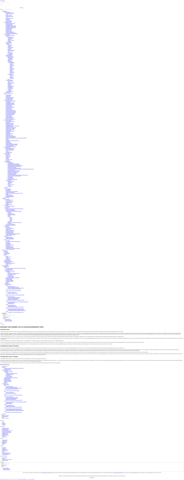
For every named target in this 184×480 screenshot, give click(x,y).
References (9, 223)
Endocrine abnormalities (9, 281)
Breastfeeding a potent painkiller (11, 25)
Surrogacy (5, 254)
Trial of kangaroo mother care (10, 224)
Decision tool (10, 52)
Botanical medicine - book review (11, 181)
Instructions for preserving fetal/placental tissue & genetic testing (16, 268)
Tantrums (7, 203)
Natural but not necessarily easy (13, 172)
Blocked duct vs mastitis (9, 124)
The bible (7, 158)
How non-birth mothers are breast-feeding (14, 166)
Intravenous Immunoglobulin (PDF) (13, 287)
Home (3, 414)
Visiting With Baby (9, 235)
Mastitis (7, 138)
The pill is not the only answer (10, 234)
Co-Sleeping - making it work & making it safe (13, 241)
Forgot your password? (8, 320)
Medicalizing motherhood (10, 238)
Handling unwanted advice (10, 230)
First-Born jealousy (9, 202)
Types (9, 272)
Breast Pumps (10, 83)
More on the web (8, 284)
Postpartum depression (9, 232)
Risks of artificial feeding (10, 114)
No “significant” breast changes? (10, 54)
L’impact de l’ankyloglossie (10, 192)
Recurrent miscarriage (5, 265)
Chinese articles (10, 176)
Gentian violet (8, 134)
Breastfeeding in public (9, 126)
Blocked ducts (8, 122)
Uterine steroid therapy (11, 296)
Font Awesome (24, 479)
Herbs (9, 79)
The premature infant (9, 99)
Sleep (5, 239)
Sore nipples (8, 141)
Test (4, 255)
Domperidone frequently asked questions (10, 59)
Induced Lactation (7, 34)
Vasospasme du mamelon (10, 196)
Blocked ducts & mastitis (10, 123)
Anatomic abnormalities (9, 280)
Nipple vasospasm (9, 143)
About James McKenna (9, 247)
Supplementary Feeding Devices (10, 87)
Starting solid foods (9, 116)
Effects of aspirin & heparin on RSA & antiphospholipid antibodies (18, 301)
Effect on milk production (12, 73)
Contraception (10, 74)
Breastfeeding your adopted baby (11, 37)
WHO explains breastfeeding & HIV (11, 144)
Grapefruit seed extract (9, 135)
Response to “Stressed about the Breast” (14, 170)
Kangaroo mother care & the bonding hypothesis (10, 98)
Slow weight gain (8, 115)
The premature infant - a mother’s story (9, 92)
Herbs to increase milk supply (10, 137)
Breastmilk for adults (9, 28)
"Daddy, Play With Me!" (10, 228)
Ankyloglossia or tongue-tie (10, 102)
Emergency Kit (8, 229)
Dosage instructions (11, 70)
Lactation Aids (10, 88)
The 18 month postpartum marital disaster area (13, 233)
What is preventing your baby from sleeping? (13, 248)
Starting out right (8, 20)
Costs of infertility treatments (8, 261)
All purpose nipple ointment (10, 121)
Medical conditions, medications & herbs (9, 55)
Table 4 (11, 219)
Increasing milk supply (9, 80)
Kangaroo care (8, 96)
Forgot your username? (6, 468)
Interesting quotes (7, 153)
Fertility (7, 257)
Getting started (11, 67)
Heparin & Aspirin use (11, 286)
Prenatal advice (6, 252)
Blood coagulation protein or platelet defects (12, 277)
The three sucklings (9, 21)
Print (3, 324)
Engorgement (8, 132)
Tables (7, 282)
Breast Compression (11, 82)
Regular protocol (10, 47)
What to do (6, 251)
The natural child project (10, 246)
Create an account (7, 319)
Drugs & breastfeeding (9, 145)
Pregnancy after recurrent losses (13, 299)
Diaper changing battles (9, 201)
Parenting (3, 198)
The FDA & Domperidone (12, 68)
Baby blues (8, 226)
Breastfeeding (4, 11)
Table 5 (11, 220)
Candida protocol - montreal (10, 128)
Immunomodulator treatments (12, 306)
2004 (7, 291)
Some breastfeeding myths (10, 148)
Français (3, 435)
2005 (7, 289)
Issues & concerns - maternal (8, 119)
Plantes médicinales (9, 194)
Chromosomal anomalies (12, 274)
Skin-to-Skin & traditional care (10, 210)
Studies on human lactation (12, 174)
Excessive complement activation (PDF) (14, 288)
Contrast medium (8, 120)
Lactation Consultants (10, 90)
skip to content (2, 0)
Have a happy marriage (9, 231)
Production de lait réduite (10, 195)
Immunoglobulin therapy (12, 305)
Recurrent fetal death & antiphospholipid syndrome (15, 308)
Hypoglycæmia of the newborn (11, 111)
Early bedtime (8, 243)
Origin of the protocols (10, 46)
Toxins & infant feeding (9, 117)
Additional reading (7, 283)
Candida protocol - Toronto (10, 129)
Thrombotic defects (9, 279)
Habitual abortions (11, 303)
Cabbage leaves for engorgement (11, 127)
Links (7, 187)
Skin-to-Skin (8, 19)
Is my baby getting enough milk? (11, 112)
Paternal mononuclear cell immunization (14, 297)
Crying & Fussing (7, 199)
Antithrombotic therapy (11, 302)
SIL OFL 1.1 (33, 479)
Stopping (11, 71)
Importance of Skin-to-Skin (10, 209)
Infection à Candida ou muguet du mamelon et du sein (14, 193)
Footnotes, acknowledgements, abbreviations (15, 222)
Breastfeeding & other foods (10, 104)
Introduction (10, 44)
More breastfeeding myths (10, 149)
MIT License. (20, 479)
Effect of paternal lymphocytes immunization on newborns (17, 310)
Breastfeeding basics (5, 428)
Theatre (7, 157)
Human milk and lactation (12, 167)
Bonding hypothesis (11, 213)
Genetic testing (8, 258)
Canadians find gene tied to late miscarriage (14, 290)
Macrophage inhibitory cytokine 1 (13, 293)
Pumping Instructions (10, 85)
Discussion (9, 221)
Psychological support (7, 260)
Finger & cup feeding (9, 109)
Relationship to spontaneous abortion (13, 273)
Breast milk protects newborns (10, 110)
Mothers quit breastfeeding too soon (13, 171)
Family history (10, 275)
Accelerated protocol (10, 49)
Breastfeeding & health (7, 22)
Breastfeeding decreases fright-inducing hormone (15, 165)
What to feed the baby (9, 118)
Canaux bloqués (8, 189)
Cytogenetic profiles (7, 369)
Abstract (9, 212)
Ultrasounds (8, 259)
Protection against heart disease (11, 32)
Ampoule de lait (8, 188)
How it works (12, 65)
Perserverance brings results (12, 173)
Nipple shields (8, 142)
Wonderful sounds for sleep (10, 249)
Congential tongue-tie (9, 107)
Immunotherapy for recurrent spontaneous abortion (15, 312)
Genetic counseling (11, 276)
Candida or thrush (9, 130)
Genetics (5, 267)
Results (9, 216)
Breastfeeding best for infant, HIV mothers (12, 125)
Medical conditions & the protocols (11, 57)
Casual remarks (8, 227)
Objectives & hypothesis (11, 214)
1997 (7, 307)
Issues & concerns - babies (6, 431)
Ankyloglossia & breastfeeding (10, 100)
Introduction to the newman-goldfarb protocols (9, 43)
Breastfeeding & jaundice (10, 103)
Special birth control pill (12, 78)
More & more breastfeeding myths (9, 152)
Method (9, 215)
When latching (10, 177)
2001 (5, 394)
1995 (7, 311)
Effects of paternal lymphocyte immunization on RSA (16, 300)
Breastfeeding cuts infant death (10, 26)
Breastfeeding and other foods (12, 179)
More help (3, 423)
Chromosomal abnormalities (10, 271)
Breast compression (9, 15)
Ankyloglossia (8, 101)
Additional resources (7, 161)
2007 (7, 285)
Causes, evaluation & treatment (7, 459)
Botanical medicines (9, 24)
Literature (7, 155)
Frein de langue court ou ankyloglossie (12, 191)
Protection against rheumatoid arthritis (12, 33)
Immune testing (6, 266)
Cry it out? (7, 242)
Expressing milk (8, 108)
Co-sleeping (8, 240)
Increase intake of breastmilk (10, 113)
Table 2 (11, 218)
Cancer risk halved (9, 29)
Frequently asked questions (10, 39)
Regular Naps (8, 245)
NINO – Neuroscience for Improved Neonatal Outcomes (14, 208)
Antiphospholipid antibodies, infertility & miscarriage (16, 309)
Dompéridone (8, 190)
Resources (5, 236)
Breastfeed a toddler (9, 105)
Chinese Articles (6, 197)
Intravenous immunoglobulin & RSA (13, 298)
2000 (7, 295)
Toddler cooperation (9, 204)
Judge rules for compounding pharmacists (14, 168)
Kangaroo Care (6, 207)
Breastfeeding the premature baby (8, 95)
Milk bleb (7, 139)
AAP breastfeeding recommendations (13, 163)
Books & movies (8, 180)
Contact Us (4, 424)
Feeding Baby (6, 205)
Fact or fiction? (8, 154)
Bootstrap (1, 479)
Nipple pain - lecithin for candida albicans (12, 140)
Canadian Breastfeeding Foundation (45, 472)
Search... (1, 9)
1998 (7, 304)
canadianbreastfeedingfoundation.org (118, 472)
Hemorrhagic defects (9, 278)
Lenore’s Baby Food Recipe (10, 206)
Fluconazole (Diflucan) (9, 133)
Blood (7, 256)
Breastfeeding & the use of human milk (14, 164)
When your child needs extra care (7, 430)
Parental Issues (4, 442)
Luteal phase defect (7, 253)
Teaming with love (9, 263)
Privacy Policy (92, 477)
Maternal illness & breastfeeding (11, 146)
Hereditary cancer (9, 30)
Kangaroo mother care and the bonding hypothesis (13, 211)
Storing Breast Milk (11, 86)
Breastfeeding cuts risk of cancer (11, 27)
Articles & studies (9, 162)
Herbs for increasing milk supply (11, 136)
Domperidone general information (11, 61)
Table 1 (11, 217)
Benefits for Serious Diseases (10, 23)
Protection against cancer (10, 31)
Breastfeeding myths (7, 147)
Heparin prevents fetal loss (12, 292)
